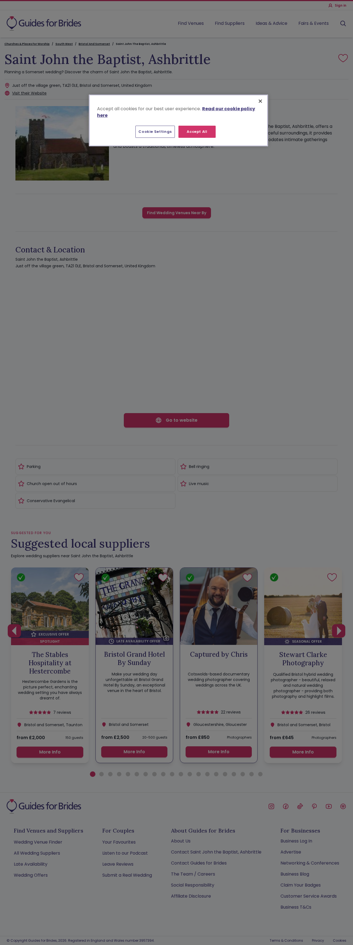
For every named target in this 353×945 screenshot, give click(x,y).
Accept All (197, 131)
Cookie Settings (155, 131)
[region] (178, 120)
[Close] (260, 101)
